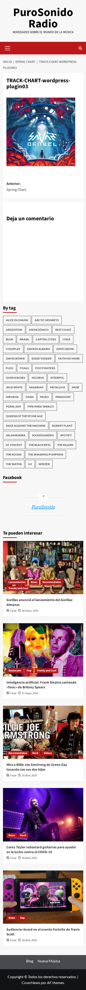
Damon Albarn (38, 349)
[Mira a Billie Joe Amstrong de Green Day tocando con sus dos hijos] (43, 732)
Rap (22, 918)
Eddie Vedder (42, 358)
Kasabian (36, 387)
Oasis (29, 397)
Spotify (66, 435)
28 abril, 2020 (29, 858)
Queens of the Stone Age (24, 416)
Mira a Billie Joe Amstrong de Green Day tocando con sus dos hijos (36, 767)
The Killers (65, 445)
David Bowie (15, 358)
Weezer (44, 464)
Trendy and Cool (18, 588)
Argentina (14, 329)
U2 (30, 464)
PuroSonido (43, 506)
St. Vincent (14, 445)
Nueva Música (49, 961)
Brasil (24, 339)
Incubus (38, 377)
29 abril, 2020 (29, 775)
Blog (29, 961)
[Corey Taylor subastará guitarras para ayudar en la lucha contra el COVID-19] (43, 814)
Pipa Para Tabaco (41, 406)
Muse (75, 387)
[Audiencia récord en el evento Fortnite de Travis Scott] (43, 897)
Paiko (44, 397)
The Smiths (14, 464)
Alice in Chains (17, 320)
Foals (24, 368)
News (34, 582)
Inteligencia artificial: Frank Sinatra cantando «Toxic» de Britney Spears (41, 685)
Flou (9, 368)
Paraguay (63, 397)
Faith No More (69, 358)
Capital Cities (46, 339)
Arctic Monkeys (47, 320)
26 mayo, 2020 (30, 611)
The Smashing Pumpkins (45, 454)
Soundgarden (43, 435)
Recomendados (51, 582)
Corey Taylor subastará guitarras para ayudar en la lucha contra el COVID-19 (41, 849)
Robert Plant (62, 425)
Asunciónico (39, 329)
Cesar (13, 611)
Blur (9, 339)
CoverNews (31, 982)
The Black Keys (39, 445)
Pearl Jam (13, 406)
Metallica (57, 387)
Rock (35, 753)
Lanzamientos (16, 582)
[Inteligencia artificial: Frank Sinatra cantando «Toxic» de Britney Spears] (43, 649)
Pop (29, 671)
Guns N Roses (15, 377)
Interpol (57, 377)
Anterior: (16, 186)
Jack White (14, 387)
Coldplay (13, 349)
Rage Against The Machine (25, 425)
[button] (7, 47)
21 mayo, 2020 (30, 693)
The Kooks (13, 454)
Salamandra (15, 435)
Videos (48, 753)
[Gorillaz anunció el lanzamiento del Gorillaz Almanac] (43, 567)
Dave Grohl (65, 349)
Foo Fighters (45, 368)
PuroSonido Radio (43, 18)
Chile (66, 339)
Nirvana (12, 397)
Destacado (14, 671)
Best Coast (63, 329)
